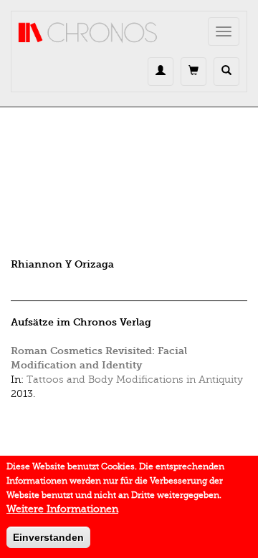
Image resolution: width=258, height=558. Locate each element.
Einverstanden (48, 537)
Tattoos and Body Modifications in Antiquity (135, 379)
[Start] (88, 33)
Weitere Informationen (62, 509)
